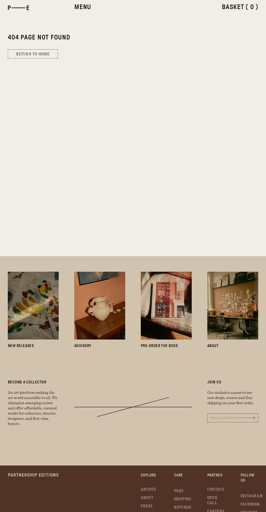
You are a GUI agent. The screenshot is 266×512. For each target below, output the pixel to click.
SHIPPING (183, 499)
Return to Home (33, 54)
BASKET (240, 7)
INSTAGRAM (252, 496)
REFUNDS (182, 507)
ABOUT (147, 498)
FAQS (178, 491)
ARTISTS (148, 489)
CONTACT (215, 489)
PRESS (146, 506)
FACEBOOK (250, 504)
